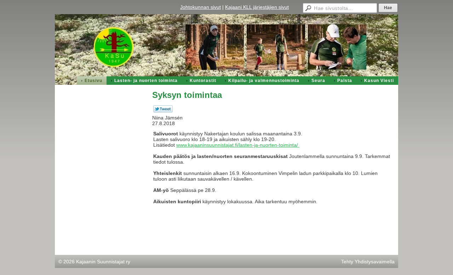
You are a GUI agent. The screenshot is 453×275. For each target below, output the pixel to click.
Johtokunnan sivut (200, 7)
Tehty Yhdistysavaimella (368, 261)
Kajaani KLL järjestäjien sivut (257, 7)
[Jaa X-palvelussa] (163, 110)
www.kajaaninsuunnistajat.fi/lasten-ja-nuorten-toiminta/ (237, 145)
